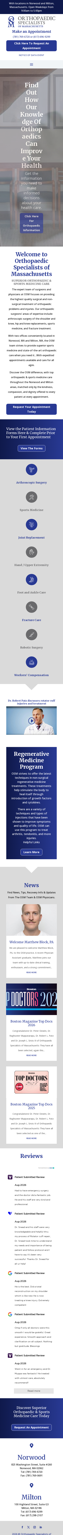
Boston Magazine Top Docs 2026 (31, 1023)
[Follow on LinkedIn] (40, 1527)
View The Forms (32, 448)
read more (31, 972)
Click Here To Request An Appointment (31, 45)
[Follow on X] (28, 1527)
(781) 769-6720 (21, 36)
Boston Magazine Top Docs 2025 (31, 1106)
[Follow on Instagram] (34, 1527)
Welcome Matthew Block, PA (31, 942)
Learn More (31, 852)
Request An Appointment (31, 1427)
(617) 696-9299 (41, 36)
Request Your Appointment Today (31, 409)
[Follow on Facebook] (22, 1527)
